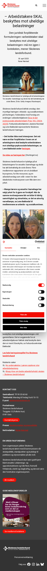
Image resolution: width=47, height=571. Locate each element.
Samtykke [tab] (8, 248)
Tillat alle (23, 315)
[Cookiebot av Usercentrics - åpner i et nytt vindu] (34, 242)
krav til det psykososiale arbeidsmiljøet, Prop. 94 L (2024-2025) (22, 121)
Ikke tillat (23, 327)
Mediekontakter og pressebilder (23, 425)
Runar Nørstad (22, 430)
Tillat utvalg (23, 321)
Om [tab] (38, 248)
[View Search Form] (36, 5)
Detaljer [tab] (24, 248)
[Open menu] (44, 5)
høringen (26, 148)
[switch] (41, 292)
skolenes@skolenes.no (20, 400)
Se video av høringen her (14, 155)
